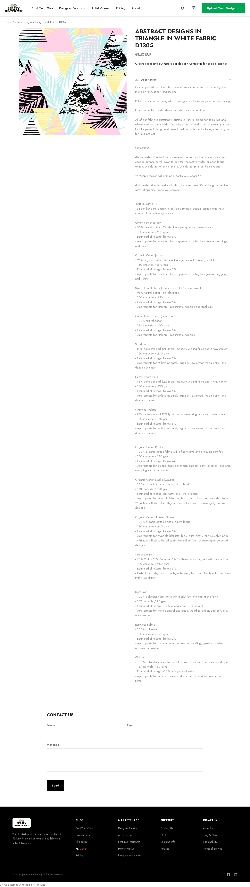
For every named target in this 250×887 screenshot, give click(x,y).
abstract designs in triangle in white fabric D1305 (40, 22)
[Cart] (193, 8)
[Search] (183, 8)
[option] (73, 81)
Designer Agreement (130, 855)
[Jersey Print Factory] (13, 8)
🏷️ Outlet (81, 849)
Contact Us (167, 828)
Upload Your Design (223, 8)
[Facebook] (228, 874)
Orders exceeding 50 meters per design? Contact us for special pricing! (181, 64)
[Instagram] (221, 874)
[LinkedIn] (236, 874)
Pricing (120, 8)
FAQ (163, 835)
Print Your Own (42, 8)
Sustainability (210, 842)
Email (130, 725)
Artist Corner (100, 8)
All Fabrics (81, 842)
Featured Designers (129, 842)
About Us (208, 828)
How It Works (126, 849)
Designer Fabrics (70, 8)
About (136, 8)
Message (53, 745)
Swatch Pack (83, 835)
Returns (165, 849)
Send (55, 785)
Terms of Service (212, 849)
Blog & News (210, 835)
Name (51, 725)
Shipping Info (168, 842)
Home (9, 22)
